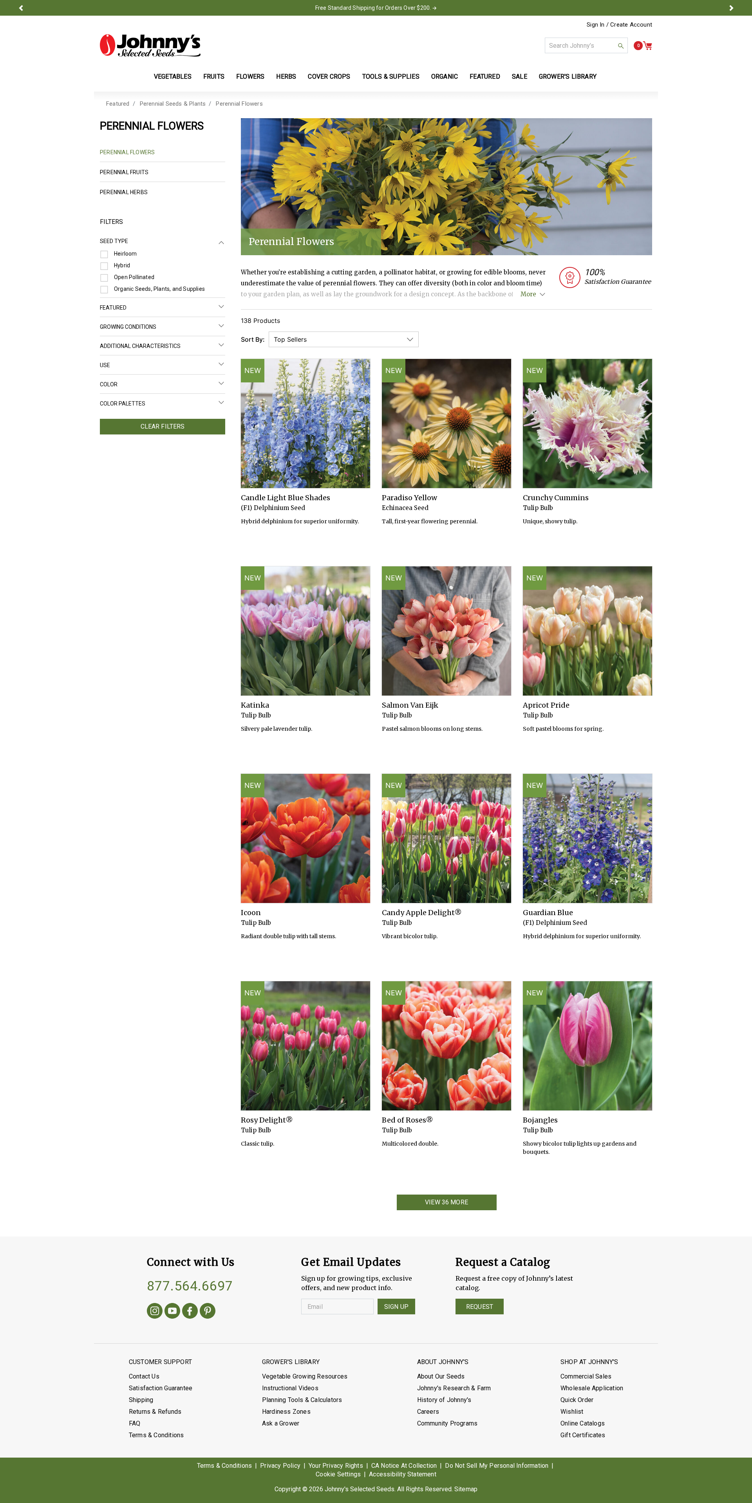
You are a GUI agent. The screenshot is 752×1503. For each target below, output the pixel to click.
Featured (118, 103)
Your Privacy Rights (336, 1465)
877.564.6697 (190, 1286)
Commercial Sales (585, 1376)
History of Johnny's (444, 1400)
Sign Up (396, 1306)
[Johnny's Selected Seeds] (150, 45)
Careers (428, 1411)
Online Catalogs (582, 1423)
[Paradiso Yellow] (446, 423)
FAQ (135, 1423)
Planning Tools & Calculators (302, 1400)
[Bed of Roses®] (446, 1045)
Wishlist (572, 1411)
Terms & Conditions (156, 1435)
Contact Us (144, 1376)
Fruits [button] (213, 76)
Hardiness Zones (286, 1411)
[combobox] (586, 45)
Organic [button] (444, 76)
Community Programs (447, 1423)
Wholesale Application (591, 1388)
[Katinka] (305, 631)
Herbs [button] (286, 76)
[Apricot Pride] (587, 631)
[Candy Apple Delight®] (446, 838)
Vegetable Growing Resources (304, 1376)
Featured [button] (485, 76)
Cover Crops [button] (329, 76)
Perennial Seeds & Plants (173, 103)
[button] (21, 8)
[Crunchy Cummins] (587, 423)
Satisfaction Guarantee (160, 1388)
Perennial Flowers (239, 103)
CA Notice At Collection (404, 1465)
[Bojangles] (587, 1045)
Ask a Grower (280, 1423)
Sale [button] (519, 76)
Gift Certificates (582, 1435)
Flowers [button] (250, 76)
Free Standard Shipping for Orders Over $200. (373, 8)
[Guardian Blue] (587, 838)
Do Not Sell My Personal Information (496, 1465)
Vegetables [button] (173, 76)
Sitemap (465, 1489)
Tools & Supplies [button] (390, 76)
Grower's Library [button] (568, 76)
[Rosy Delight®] (305, 1045)
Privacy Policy (280, 1465)
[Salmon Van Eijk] (446, 631)
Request (479, 1306)
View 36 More (446, 1202)
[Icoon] (305, 838)
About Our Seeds (441, 1376)
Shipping (141, 1400)
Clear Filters (163, 426)
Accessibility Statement (402, 1474)
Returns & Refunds (155, 1411)
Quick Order (576, 1400)
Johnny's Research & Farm (454, 1388)
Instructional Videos (290, 1388)
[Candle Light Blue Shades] (305, 423)
